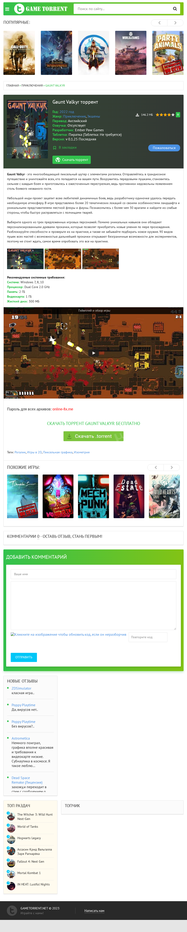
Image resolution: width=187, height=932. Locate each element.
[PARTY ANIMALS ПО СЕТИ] (130, 53)
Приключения (74, 116)
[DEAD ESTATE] (93, 496)
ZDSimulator (21, 688)
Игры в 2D (34, 452)
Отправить (23, 657)
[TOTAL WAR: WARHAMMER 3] (19, 53)
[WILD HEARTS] (129, 496)
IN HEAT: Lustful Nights (33, 884)
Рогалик (20, 452)
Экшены (93, 116)
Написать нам (94, 911)
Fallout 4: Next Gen (30, 862)
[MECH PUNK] (58, 496)
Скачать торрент (75, 160)
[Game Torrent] (40, 9)
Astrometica (21, 738)
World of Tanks (27, 827)
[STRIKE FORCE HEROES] (164, 496)
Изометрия (82, 452)
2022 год (67, 112)
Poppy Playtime (23, 705)
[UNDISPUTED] (168, 53)
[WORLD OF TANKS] (93, 53)
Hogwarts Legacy (29, 838)
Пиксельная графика (58, 452)
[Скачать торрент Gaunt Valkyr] (93, 436)
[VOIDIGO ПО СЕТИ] (22, 496)
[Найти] (175, 9)
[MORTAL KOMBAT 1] (56, 53)
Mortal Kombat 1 (29, 873)
